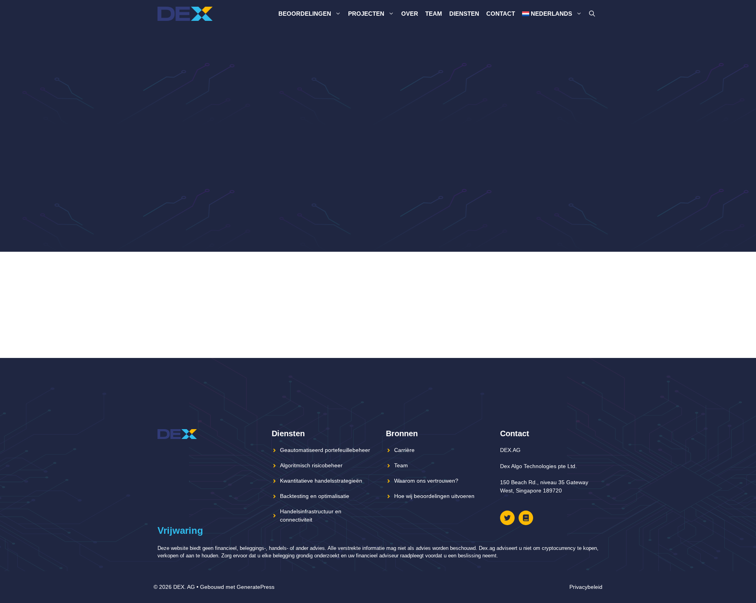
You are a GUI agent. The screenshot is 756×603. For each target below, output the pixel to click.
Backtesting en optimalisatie (314, 496)
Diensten (464, 13)
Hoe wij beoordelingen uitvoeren (434, 496)
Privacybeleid (585, 587)
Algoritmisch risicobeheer (311, 465)
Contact (500, 13)
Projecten (366, 13)
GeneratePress (255, 587)
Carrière (404, 450)
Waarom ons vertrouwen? (426, 481)
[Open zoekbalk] (592, 14)
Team (433, 13)
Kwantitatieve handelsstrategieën (321, 481)
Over (409, 13)
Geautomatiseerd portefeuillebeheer (325, 450)
